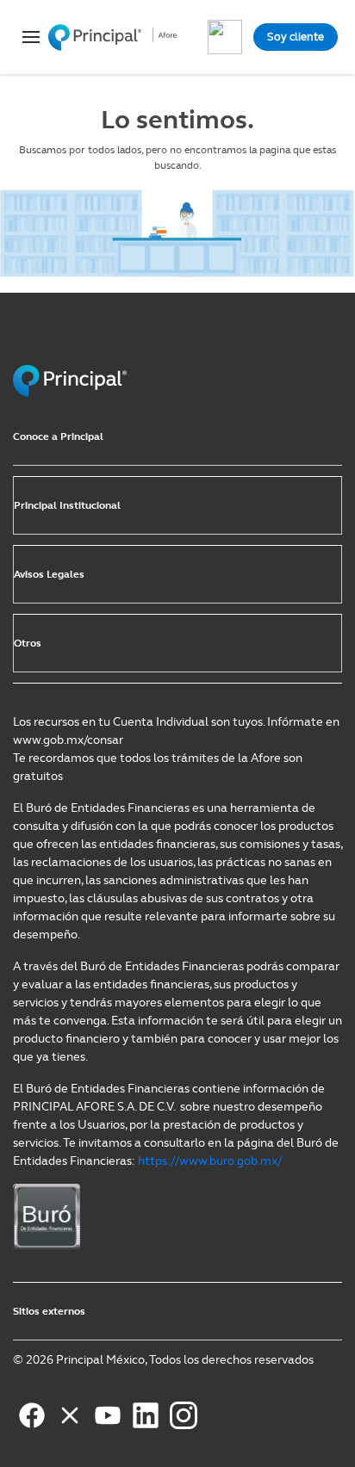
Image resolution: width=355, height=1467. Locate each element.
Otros (27, 643)
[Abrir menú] (25, 37)
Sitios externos (49, 1311)
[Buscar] (225, 37)
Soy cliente (295, 36)
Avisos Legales (49, 574)
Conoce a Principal (58, 436)
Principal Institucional (67, 505)
